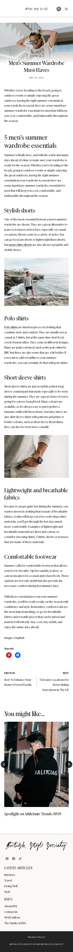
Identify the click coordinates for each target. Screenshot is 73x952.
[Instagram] (13, 858)
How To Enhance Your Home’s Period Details (18, 679)
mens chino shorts (20, 244)
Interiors (9, 875)
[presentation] (36, 764)
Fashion (36, 55)
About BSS (10, 906)
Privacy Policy (36, 937)
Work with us (12, 917)
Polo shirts (10, 327)
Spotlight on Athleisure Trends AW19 (32, 814)
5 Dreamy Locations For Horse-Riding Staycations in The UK (54, 681)
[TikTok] (20, 858)
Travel (8, 880)
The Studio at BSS (15, 923)
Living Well (11, 886)
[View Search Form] (59, 9)
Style (7, 891)
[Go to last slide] (4, 764)
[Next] (68, 764)
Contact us (11, 912)
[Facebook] (7, 858)
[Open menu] (66, 9)
